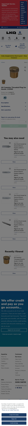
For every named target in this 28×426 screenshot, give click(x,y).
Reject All (14, 419)
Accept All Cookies (14, 415)
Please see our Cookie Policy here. (10, 410)
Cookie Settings (14, 423)
